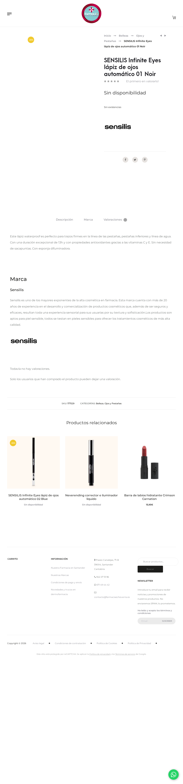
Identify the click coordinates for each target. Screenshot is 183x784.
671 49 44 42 (103, 584)
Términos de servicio (125, 654)
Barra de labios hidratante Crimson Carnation (149, 497)
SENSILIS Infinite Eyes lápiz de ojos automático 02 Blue (33, 497)
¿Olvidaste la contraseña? (107, 775)
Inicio (107, 35)
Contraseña (63, 716)
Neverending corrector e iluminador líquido (91, 497)
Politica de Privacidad (139, 643)
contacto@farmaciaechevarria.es (112, 597)
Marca (88, 219)
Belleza (123, 35)
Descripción (64, 219)
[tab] (64, 219)
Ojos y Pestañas (113, 403)
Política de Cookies (107, 643)
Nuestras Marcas (60, 575)
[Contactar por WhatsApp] (173, 774)
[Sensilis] (117, 127)
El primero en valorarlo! (142, 81)
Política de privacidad (99, 654)
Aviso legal (38, 643)
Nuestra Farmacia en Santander (68, 567)
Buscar (150, 569)
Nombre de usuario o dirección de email (81, 698)
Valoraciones (115, 219)
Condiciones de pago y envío (66, 582)
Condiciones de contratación (70, 643)
